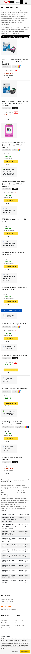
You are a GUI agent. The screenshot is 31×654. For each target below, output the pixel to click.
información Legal (20, 625)
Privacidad (18, 623)
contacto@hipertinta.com (8, 609)
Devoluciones (19, 620)
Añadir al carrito (11, 161)
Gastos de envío (5, 628)
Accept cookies (25, 651)
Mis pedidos (4, 623)
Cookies (18, 628)
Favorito (7, 78)
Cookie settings (15, 651)
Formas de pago (5, 625)
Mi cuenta (4, 620)
